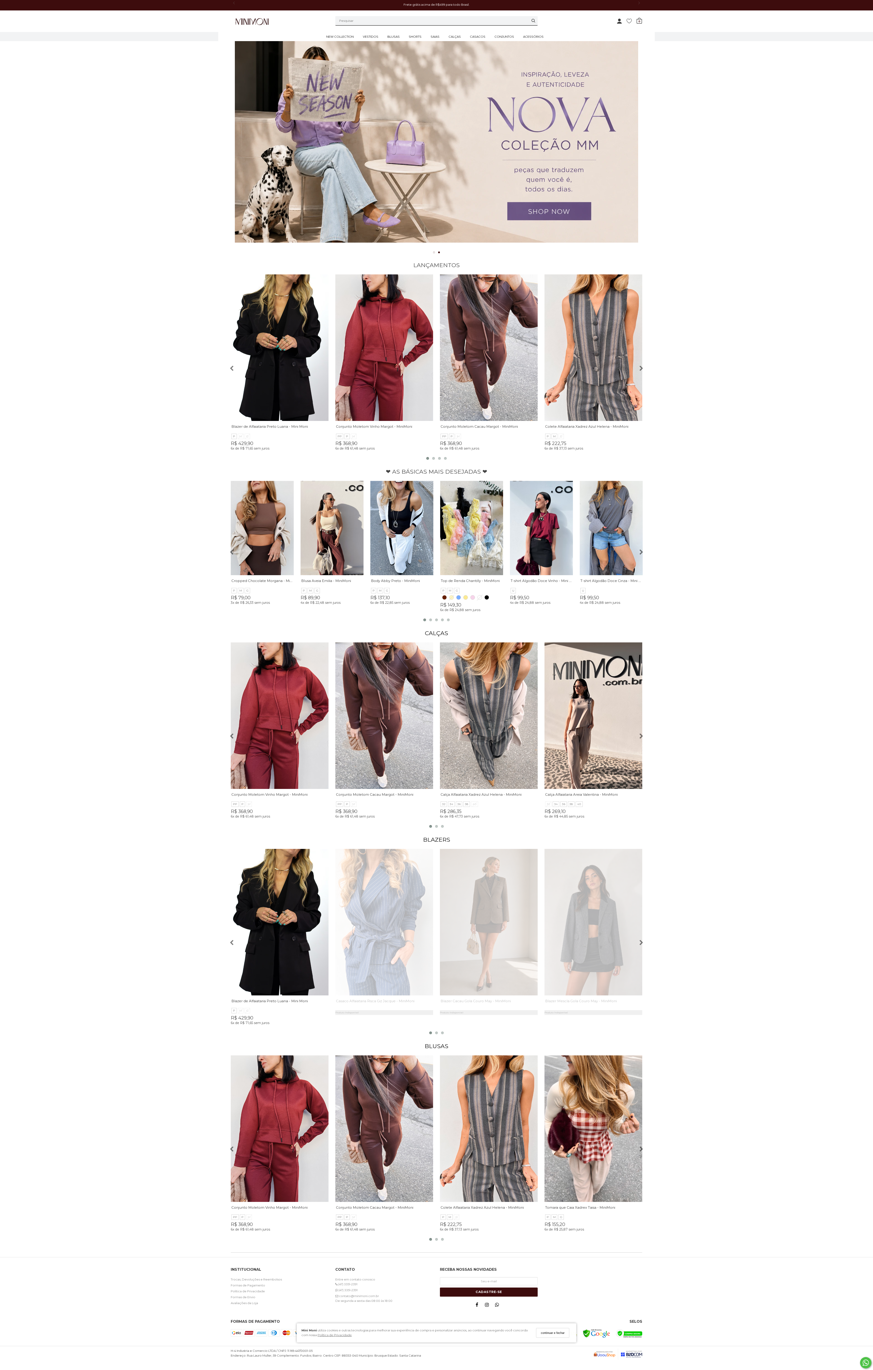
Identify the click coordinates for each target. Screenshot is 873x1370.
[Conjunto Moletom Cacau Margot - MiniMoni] (489, 347)
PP (340, 436)
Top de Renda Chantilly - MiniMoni (470, 581)
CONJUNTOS (504, 36)
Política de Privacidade (335, 1335)
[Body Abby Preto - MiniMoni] (401, 528)
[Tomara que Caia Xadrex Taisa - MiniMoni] (593, 1128)
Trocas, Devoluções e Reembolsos (256, 1279)
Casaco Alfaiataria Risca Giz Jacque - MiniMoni (375, 1001)
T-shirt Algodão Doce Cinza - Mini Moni (613, 581)
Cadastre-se (489, 1292)
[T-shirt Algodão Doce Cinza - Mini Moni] (611, 528)
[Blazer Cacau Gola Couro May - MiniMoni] (489, 922)
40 (475, 804)
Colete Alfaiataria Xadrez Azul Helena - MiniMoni (586, 426)
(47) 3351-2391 (347, 1284)
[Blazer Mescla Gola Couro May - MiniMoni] (593, 922)
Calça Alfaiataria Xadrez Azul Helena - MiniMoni (481, 794)
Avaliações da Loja (244, 1303)
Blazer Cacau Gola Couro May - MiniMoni (476, 1001)
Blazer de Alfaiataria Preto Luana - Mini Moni (269, 426)
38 (466, 804)
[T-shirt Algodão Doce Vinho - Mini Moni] (541, 528)
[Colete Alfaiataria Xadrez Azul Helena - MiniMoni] (593, 347)
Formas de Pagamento (248, 1285)
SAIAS (435, 36)
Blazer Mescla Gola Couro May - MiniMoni (581, 1001)
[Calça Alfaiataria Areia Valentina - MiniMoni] (593, 715)
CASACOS (477, 36)
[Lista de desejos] (631, 21)
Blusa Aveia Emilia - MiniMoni (326, 581)
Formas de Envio (243, 1297)
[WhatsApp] (498, 1305)
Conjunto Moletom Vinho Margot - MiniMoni (374, 426)
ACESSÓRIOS (533, 36)
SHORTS (415, 36)
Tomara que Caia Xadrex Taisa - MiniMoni (580, 1207)
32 (443, 804)
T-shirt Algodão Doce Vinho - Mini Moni (544, 581)
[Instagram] (488, 1305)
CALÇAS (455, 36)
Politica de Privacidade (248, 1291)
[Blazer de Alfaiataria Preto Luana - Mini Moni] (280, 347)
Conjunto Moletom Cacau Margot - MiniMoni (479, 426)
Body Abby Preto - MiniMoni (395, 581)
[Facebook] (478, 1305)
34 (451, 804)
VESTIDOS (370, 36)
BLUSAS (393, 36)
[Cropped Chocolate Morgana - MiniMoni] (262, 528)
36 (459, 804)
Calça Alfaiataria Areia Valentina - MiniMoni (581, 794)
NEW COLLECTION (340, 36)
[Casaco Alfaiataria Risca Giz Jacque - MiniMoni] (384, 922)
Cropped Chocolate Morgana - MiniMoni (266, 581)
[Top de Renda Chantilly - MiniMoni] (471, 528)
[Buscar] (533, 20)
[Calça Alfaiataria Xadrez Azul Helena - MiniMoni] (489, 715)
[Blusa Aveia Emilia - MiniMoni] (332, 528)
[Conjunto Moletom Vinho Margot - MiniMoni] (384, 347)
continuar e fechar (552, 1333)
